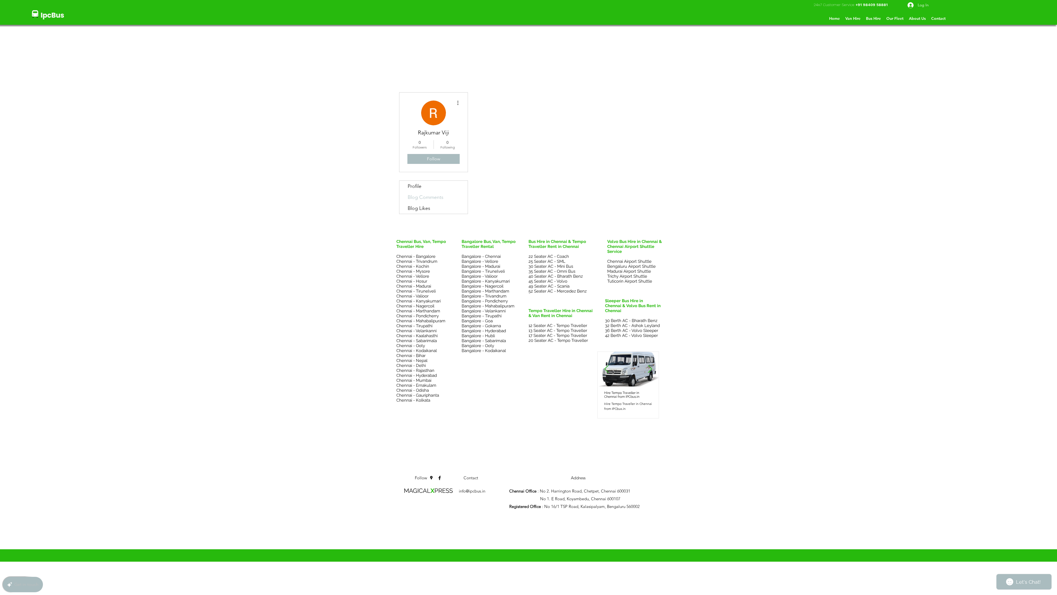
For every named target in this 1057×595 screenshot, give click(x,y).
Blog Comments (425, 197)
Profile (414, 186)
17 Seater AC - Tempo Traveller (557, 335)
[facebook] (439, 478)
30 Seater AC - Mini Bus (550, 266)
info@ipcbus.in (472, 491)
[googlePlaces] (431, 478)
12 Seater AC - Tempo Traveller (557, 325)
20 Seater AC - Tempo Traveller (558, 340)
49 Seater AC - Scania (549, 286)
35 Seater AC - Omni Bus (551, 271)
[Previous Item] (606, 369)
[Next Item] (649, 369)
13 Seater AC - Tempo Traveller (557, 330)
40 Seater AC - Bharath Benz (555, 276)
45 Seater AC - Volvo (547, 281)
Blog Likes (419, 208)
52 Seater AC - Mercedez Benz (557, 291)
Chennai (510, 526)
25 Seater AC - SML (546, 261)
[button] (938, 18)
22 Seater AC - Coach (548, 256)
